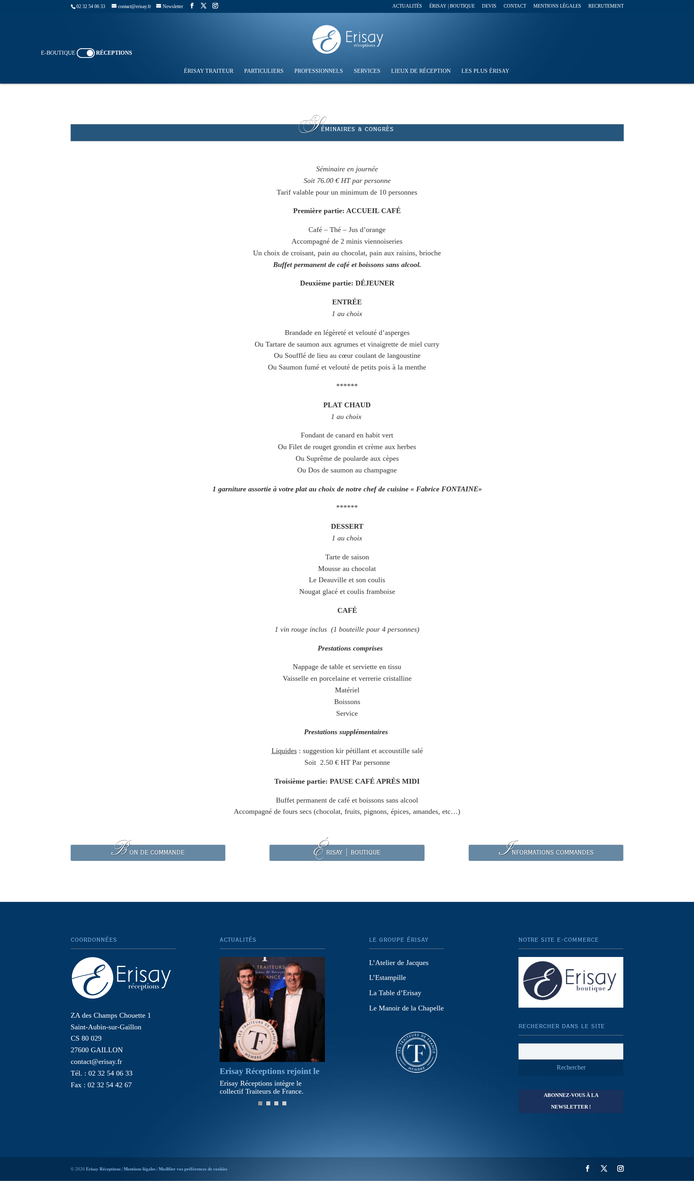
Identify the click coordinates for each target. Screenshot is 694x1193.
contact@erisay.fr (96, 1061)
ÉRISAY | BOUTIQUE (452, 6)
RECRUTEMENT (606, 6)
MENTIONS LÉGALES (557, 6)
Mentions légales (139, 1168)
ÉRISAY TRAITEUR (208, 71)
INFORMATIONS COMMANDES (546, 853)
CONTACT (515, 6)
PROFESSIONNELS (318, 71)
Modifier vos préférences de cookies (193, 1168)
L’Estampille (387, 977)
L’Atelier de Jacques (399, 963)
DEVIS (489, 6)
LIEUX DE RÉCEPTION (421, 71)
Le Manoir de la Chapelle (406, 1008)
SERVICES (367, 71)
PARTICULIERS (264, 71)
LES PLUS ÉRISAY (485, 71)
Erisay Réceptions (103, 1168)
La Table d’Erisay (395, 993)
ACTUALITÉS (407, 6)
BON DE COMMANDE (147, 853)
